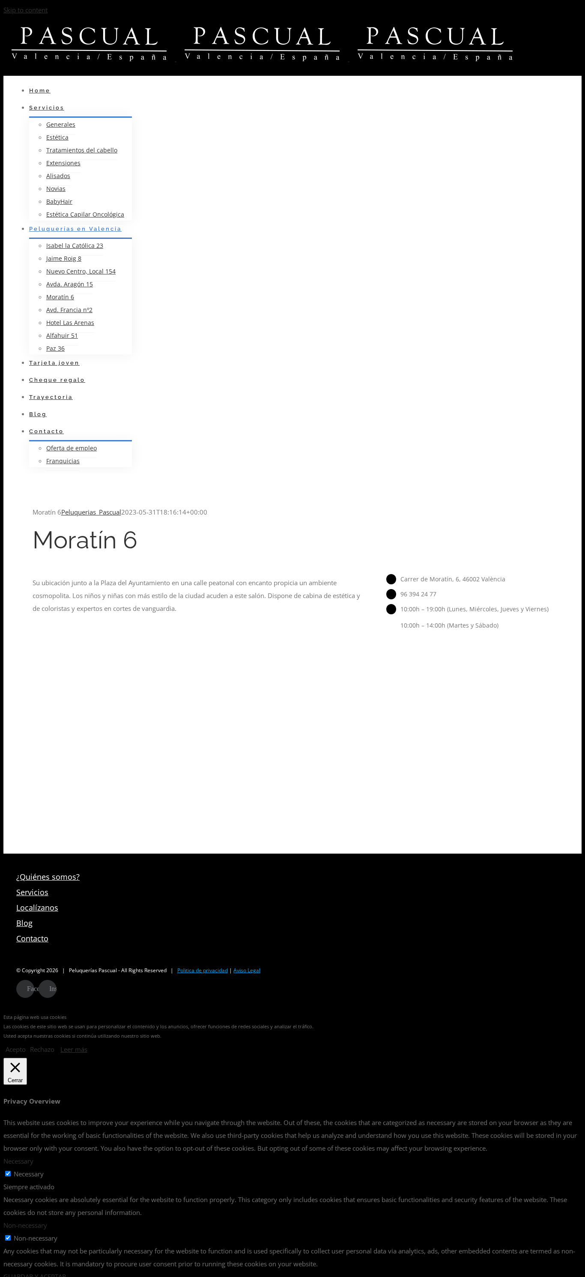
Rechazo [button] (42, 1049)
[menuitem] (294, 90)
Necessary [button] (18, 1161)
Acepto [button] (16, 1049)
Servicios (32, 892)
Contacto (32, 938)
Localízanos (37, 907)
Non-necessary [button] (25, 1225)
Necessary (29, 1174)
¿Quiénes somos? (48, 877)
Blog (24, 923)
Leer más (73, 1049)
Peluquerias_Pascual (91, 512)
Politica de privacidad (202, 970)
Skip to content (25, 10)
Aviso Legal (246, 970)
